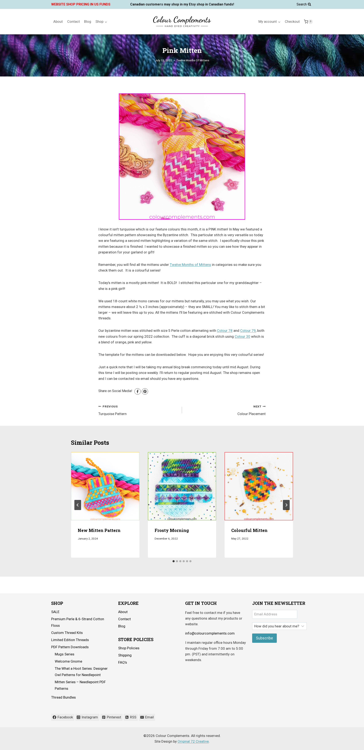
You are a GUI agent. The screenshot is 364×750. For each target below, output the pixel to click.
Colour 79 (248, 330)
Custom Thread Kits (67, 633)
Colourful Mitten (249, 530)
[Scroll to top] (349, 743)
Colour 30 (242, 336)
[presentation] (105, 486)
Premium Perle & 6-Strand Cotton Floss (77, 622)
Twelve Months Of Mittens (192, 60)
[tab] (174, 561)
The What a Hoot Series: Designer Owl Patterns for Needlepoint (81, 671)
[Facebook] (137, 391)
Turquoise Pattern (112, 410)
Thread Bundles (63, 697)
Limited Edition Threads (70, 640)
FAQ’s (122, 662)
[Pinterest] (145, 391)
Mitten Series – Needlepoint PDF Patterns (80, 685)
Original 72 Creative (193, 741)
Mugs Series (64, 654)
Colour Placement (251, 410)
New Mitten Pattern (99, 530)
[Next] (286, 505)
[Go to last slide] (77, 505)
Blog (87, 21)
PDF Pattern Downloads (70, 647)
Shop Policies (128, 648)
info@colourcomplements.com (210, 633)
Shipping (125, 655)
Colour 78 (225, 330)
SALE (55, 612)
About (58, 21)
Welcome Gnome (68, 661)
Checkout (292, 21)
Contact (73, 21)
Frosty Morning (172, 530)
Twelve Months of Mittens (190, 264)
